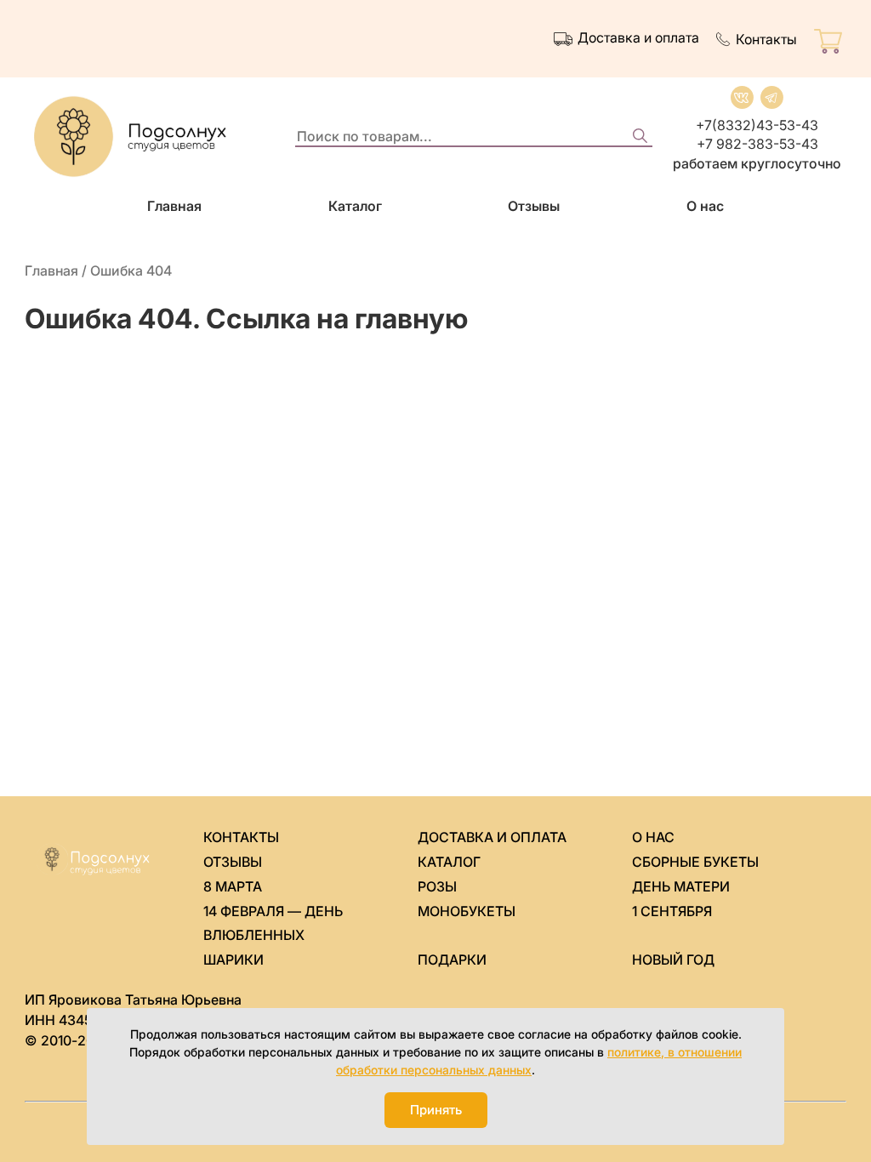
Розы (437, 886)
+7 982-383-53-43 (757, 143)
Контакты (766, 39)
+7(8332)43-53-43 (757, 125)
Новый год (673, 959)
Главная (174, 205)
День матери (681, 886)
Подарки (452, 959)
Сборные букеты (695, 861)
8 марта (232, 886)
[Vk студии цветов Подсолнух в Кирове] (742, 97)
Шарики (233, 959)
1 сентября (672, 911)
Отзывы (534, 205)
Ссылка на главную (337, 318)
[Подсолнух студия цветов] (152, 136)
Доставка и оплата (638, 38)
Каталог (355, 205)
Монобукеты (466, 911)
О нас (705, 205)
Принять (436, 1110)
